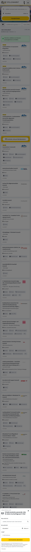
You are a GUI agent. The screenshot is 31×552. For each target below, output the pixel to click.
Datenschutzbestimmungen (7, 544)
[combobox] (14, 521)
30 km (25, 528)
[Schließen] (28, 510)
